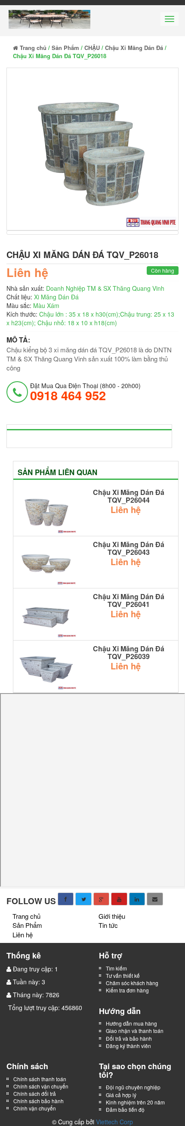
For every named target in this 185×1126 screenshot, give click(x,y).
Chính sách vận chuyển (40, 1086)
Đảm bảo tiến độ (125, 1109)
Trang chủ (32, 48)
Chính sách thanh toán (39, 1078)
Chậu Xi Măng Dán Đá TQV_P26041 (128, 600)
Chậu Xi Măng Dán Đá (134, 48)
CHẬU (92, 48)
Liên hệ (22, 934)
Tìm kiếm (116, 968)
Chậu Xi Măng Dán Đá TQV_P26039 (128, 652)
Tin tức (108, 925)
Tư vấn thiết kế (123, 975)
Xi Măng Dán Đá (56, 296)
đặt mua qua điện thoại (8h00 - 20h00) (85, 391)
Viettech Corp (114, 1121)
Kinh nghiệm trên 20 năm (135, 1102)
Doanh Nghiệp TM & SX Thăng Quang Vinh (105, 288)
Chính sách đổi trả (34, 1093)
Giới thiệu (112, 916)
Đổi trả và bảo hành (129, 1038)
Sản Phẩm (65, 48)
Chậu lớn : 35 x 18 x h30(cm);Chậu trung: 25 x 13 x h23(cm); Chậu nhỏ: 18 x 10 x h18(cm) (90, 318)
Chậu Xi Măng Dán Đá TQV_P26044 (128, 496)
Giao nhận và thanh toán (134, 1030)
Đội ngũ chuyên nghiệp (133, 1087)
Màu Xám (46, 305)
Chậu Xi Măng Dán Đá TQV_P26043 (128, 548)
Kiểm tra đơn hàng (127, 990)
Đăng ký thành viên (128, 1045)
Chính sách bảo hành (38, 1100)
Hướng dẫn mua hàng (131, 1023)
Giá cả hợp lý (121, 1094)
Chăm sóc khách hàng (132, 982)
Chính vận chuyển (35, 1108)
